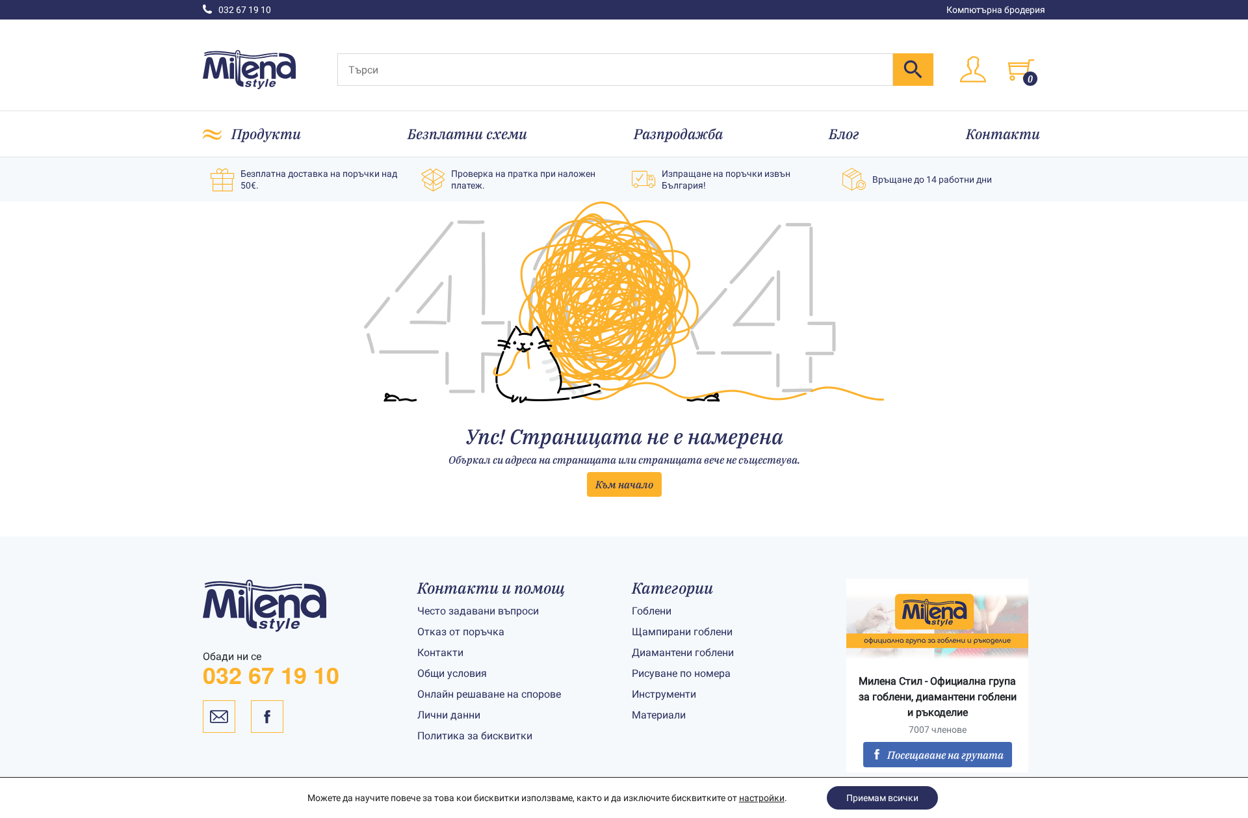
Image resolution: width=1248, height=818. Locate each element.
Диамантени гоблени (683, 652)
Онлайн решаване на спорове (489, 694)
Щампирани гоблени (682, 632)
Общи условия (452, 673)
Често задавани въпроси (478, 611)
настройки (762, 798)
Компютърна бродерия (995, 10)
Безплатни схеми (467, 133)
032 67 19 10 (244, 10)
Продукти (266, 133)
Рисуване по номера (681, 673)
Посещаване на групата (945, 754)
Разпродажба (678, 133)
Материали (659, 715)
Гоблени (651, 611)
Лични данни (448, 715)
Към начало (624, 484)
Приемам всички (882, 798)
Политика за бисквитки (474, 736)
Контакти (1003, 133)
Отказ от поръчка (460, 632)
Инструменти (664, 694)
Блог (844, 133)
